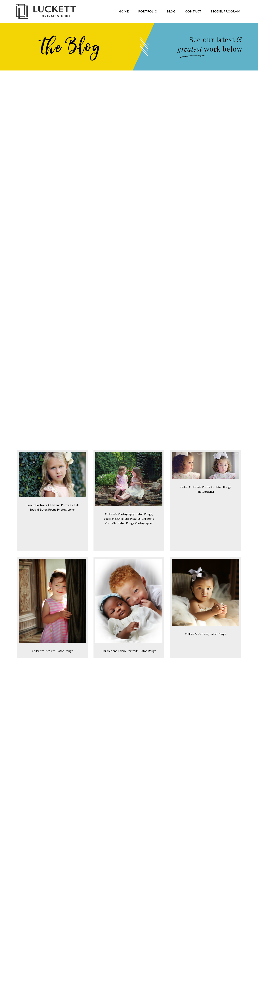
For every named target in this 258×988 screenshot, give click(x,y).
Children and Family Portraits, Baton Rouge (129, 651)
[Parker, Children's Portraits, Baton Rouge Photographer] (205, 477)
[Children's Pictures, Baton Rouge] (52, 641)
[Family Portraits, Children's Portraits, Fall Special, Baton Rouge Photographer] (52, 495)
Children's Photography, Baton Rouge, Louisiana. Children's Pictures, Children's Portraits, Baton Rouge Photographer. (129, 518)
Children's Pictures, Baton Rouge (52, 651)
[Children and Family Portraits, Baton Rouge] (128, 641)
